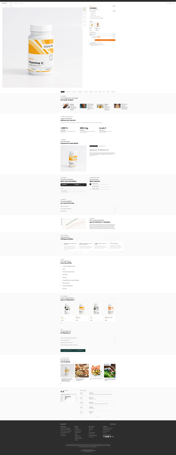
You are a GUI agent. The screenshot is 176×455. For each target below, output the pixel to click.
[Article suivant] (114, 362)
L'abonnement (77, 435)
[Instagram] (110, 424)
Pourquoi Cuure (68, 91)
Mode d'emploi (80, 91)
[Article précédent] (112, 362)
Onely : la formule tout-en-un (65, 432)
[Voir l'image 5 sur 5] (85, 25)
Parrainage (76, 439)
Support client (91, 429)
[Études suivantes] (114, 239)
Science (96, 91)
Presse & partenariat (92, 432)
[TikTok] (111, 424)
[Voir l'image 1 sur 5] (85, 9)
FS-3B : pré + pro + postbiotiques (65, 429)
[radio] (92, 26)
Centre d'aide (91, 428)
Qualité (100, 91)
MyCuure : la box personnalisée (65, 428)
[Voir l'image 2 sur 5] (85, 13)
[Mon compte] (174, 3)
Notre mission (77, 428)
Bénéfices (62, 91)
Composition (86, 91)
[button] (67, 312)
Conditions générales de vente (107, 428)
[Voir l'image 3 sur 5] (85, 17)
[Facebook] (113, 424)
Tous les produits (63, 435)
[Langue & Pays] (169, 3)
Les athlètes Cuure (78, 432)
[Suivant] (114, 298)
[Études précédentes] (112, 239)
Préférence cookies (106, 431)
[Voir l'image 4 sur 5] (85, 21)
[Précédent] (112, 298)
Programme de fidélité (78, 438)
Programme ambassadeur (93, 435)
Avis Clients (113, 91)
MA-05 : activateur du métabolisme (66, 431)
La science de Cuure (78, 431)
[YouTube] (112, 424)
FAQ (104, 91)
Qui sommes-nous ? (78, 429)
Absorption (91, 91)
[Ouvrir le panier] (171, 3)
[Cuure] (63, 424)
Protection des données (106, 429)
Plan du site (105, 432)
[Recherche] (167, 3)
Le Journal (108, 91)
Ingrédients (74, 91)
